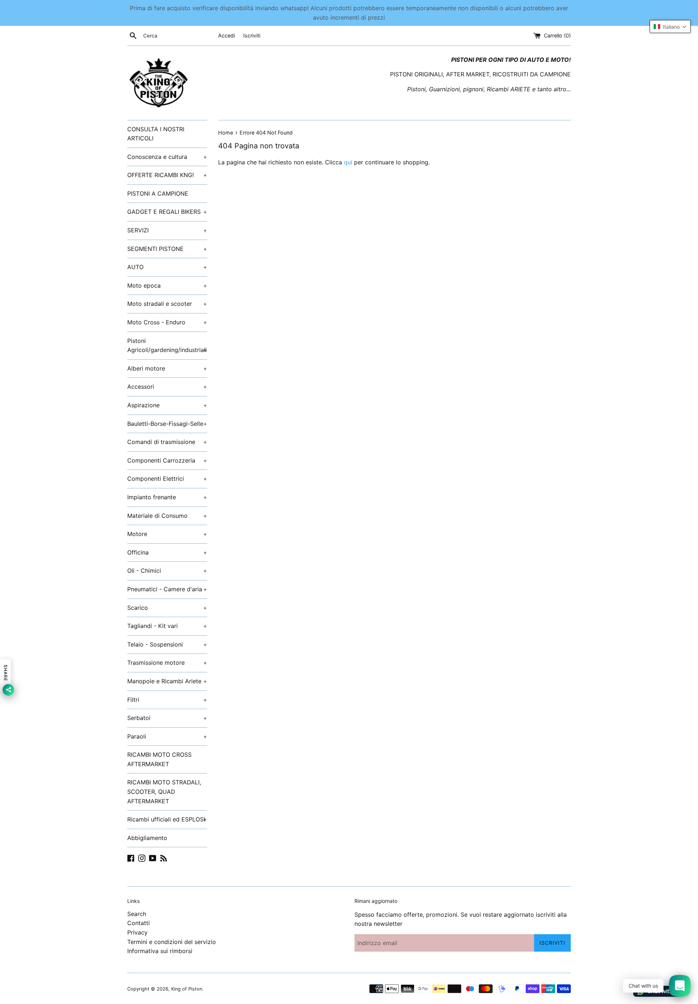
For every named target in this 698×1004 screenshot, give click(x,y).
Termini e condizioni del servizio (171, 941)
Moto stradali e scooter (167, 303)
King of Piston (186, 989)
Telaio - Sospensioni (167, 644)
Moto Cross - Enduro (167, 322)
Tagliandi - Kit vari (167, 625)
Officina (167, 552)
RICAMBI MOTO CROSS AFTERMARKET (159, 759)
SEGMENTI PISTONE (167, 248)
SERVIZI (167, 230)
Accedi (226, 35)
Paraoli (167, 736)
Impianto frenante (167, 497)
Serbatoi (167, 717)
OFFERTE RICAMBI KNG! (167, 175)
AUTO (167, 267)
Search (136, 913)
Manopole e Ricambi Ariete (167, 681)
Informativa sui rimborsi (159, 951)
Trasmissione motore (167, 662)
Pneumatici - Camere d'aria (167, 589)
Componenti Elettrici (167, 478)
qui (348, 162)
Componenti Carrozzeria (167, 460)
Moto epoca (167, 285)
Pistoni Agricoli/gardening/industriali (167, 345)
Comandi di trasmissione (167, 441)
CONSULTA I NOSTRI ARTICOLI (155, 133)
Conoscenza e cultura (167, 156)
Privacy (137, 932)
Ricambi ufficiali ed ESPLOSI (167, 819)
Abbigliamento (147, 837)
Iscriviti (251, 35)
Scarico (167, 607)
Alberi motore (167, 368)
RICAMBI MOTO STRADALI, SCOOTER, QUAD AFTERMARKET (164, 791)
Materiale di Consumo (167, 515)
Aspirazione (167, 405)
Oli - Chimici (167, 570)
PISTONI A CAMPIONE (157, 193)
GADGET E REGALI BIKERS (167, 211)
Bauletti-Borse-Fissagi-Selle (167, 423)
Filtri (167, 699)
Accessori (167, 386)
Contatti (138, 923)
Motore (167, 533)
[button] (670, 26)
